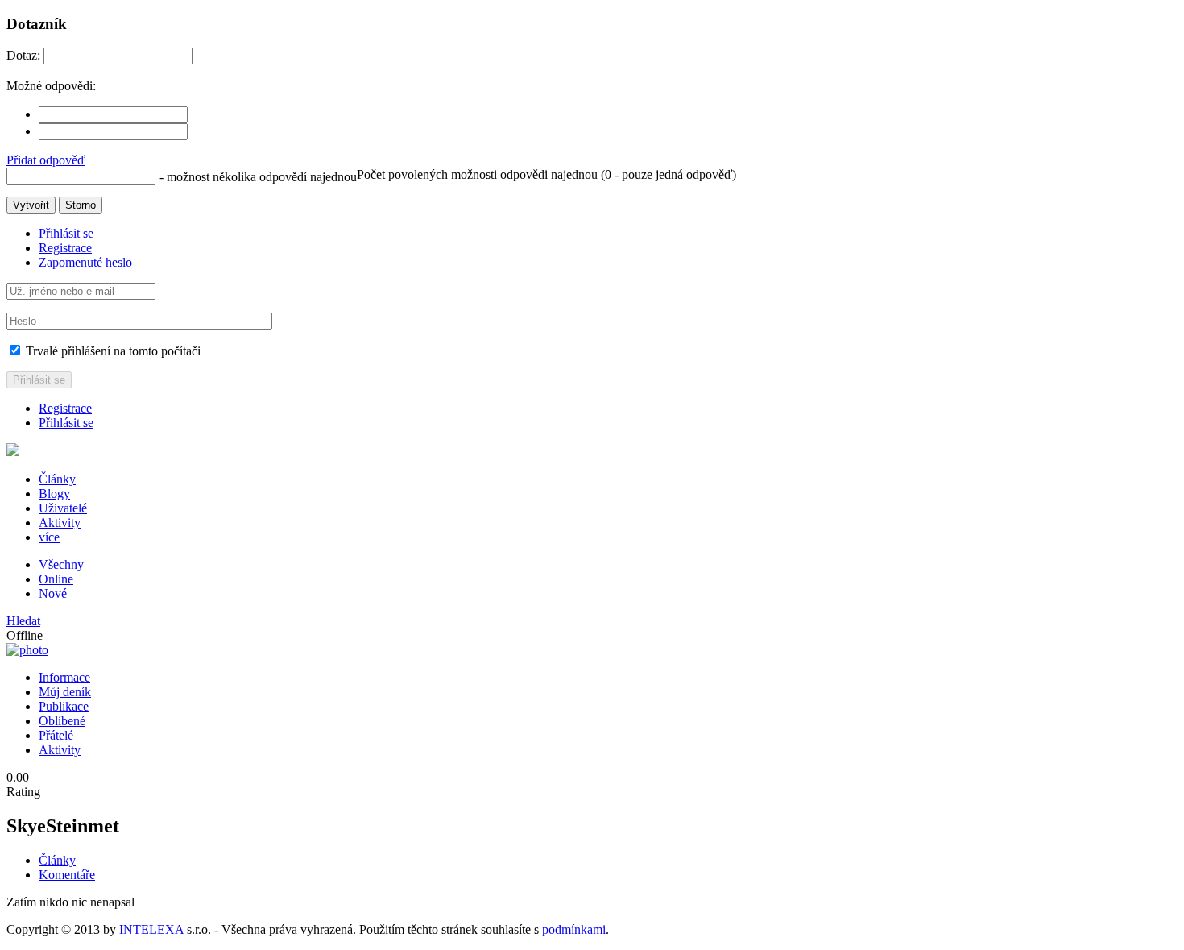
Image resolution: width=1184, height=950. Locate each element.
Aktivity (60, 522)
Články (57, 479)
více (49, 537)
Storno (80, 205)
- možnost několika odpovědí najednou (258, 177)
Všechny (61, 564)
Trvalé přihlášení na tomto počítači (112, 351)
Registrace (65, 248)
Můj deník (65, 692)
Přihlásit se (66, 233)
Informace (64, 677)
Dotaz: (23, 55)
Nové (53, 593)
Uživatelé (63, 508)
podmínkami (574, 929)
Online (56, 579)
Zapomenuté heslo (85, 262)
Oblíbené (62, 721)
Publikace (64, 706)
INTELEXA (151, 929)
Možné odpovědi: (51, 86)
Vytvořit (31, 205)
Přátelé (56, 735)
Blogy (54, 493)
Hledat (23, 621)
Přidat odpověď (45, 160)
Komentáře (67, 875)
